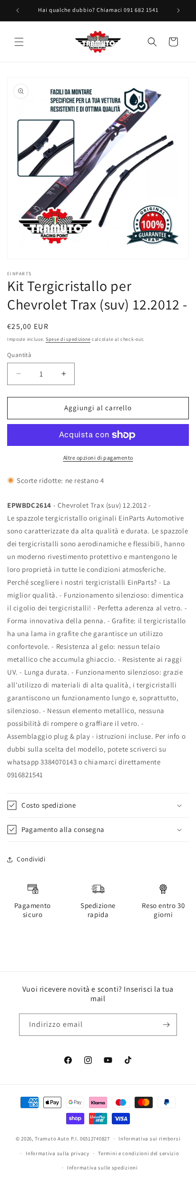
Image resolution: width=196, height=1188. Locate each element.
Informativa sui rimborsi (149, 1138)
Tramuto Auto (52, 1138)
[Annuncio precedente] (17, 10)
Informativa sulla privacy (57, 1153)
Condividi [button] (31, 859)
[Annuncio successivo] (178, 10)
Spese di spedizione (68, 339)
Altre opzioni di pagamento (98, 457)
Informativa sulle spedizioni (102, 1167)
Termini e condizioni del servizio (138, 1153)
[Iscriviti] (166, 1025)
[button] (19, 41)
